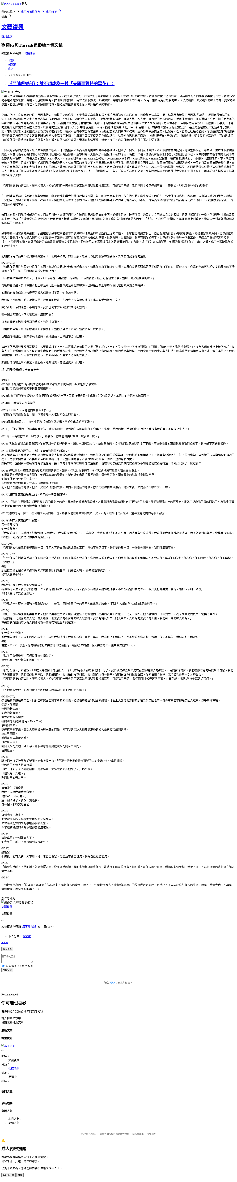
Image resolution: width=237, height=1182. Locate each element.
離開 (20, 1175)
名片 (11, 68)
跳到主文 (6, 36)
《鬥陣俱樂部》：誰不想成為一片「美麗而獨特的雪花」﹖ (61, 83)
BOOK (27, 936)
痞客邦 (26, 926)
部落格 (12, 64)
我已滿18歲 (8, 1175)
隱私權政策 (138, 1133)
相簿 (11, 60)
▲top (4, 942)
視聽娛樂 (29, 53)
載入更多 (7, 949)
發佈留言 (7, 970)
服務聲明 (151, 1133)
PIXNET (92, 1133)
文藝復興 (12, 27)
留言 (34, 926)
